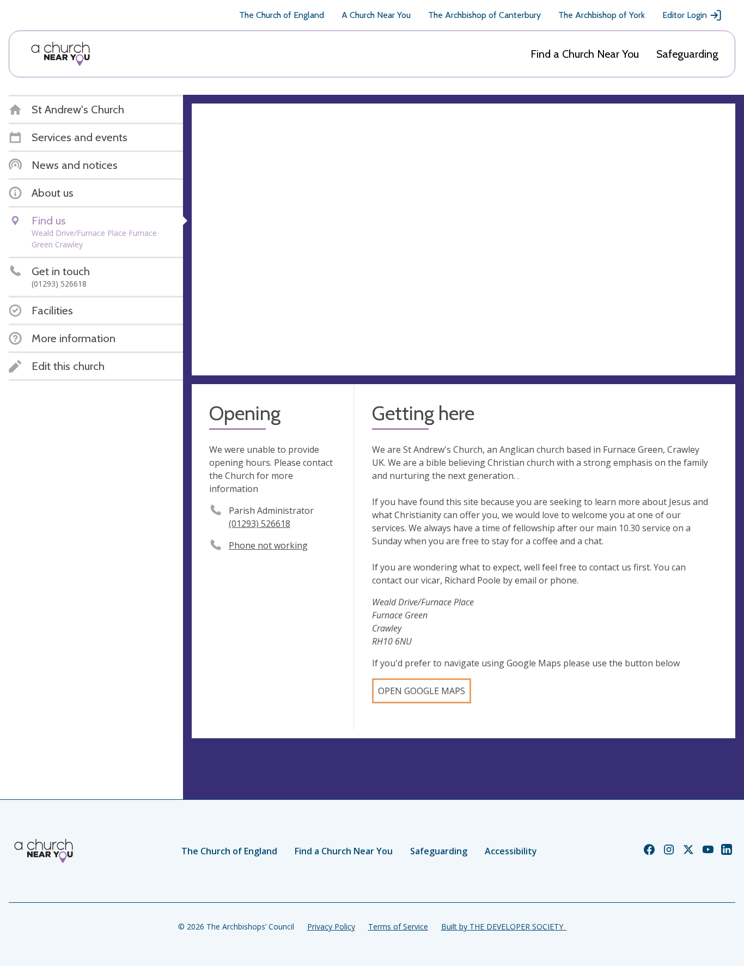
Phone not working (268, 545)
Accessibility (511, 851)
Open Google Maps (421, 691)
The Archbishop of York (601, 15)
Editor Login (684, 15)
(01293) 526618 (259, 524)
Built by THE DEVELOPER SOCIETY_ (503, 926)
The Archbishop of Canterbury (484, 15)
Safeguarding (687, 53)
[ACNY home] (60, 54)
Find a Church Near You (584, 53)
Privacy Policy (331, 926)
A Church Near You (376, 15)
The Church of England (281, 15)
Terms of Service (398, 926)
